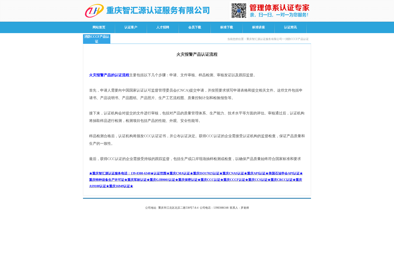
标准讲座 (258, 27)
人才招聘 (162, 27)
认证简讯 (290, 27)
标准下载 (226, 27)
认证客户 (130, 27)
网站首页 (99, 27)
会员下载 (194, 27)
